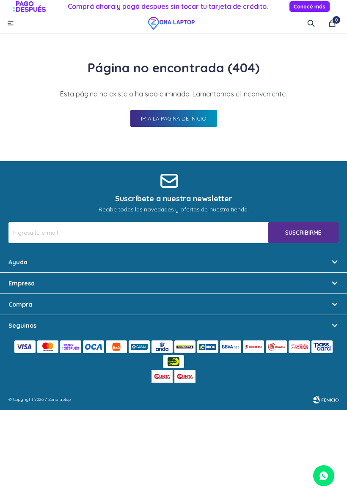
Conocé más (309, 6)
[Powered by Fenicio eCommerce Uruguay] (326, 399)
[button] (311, 23)
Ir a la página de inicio (174, 118)
